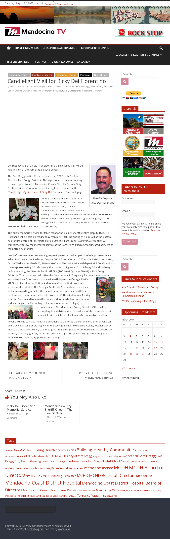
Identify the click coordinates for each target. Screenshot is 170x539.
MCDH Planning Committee (59, 476)
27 (143, 353)
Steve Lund (59, 495)
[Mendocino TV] (85, 7)
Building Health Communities (53, 450)
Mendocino (144, 476)
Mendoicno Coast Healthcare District (134, 490)
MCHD (82, 475)
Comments (68, 86)
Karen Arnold (59, 468)
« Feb (124, 368)
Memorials (85, 75)
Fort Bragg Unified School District (108, 461)
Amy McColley (22, 450)
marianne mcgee (98, 467)
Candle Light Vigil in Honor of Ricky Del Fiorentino (36, 192)
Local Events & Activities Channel (137, 54)
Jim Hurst (19, 468)
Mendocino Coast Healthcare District (50, 490)
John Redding (42, 468)
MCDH (121, 467)
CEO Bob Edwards (36, 456)
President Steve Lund (29, 495)
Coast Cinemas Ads (27, 47)
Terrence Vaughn (38, 86)
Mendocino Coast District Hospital (43, 482)
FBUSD (122, 456)
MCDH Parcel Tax (34, 476)
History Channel (18, 61)
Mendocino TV (105, 490)
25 (130, 353)
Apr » (132, 368)
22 (155, 348)
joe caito (28, 468)
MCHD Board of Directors (112, 475)
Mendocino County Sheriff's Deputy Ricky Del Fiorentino (57, 90)
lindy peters (76, 468)
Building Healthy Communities (106, 450)
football (132, 456)
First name (128, 198)
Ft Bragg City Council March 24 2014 (27, 375)
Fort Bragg (147, 455)
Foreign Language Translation (70, 61)
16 (161, 342)
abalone (9, 450)
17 (124, 348)
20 (143, 348)
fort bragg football (40, 461)
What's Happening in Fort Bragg (139, 301)
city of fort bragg (80, 456)
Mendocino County (87, 491)
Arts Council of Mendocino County (140, 287)
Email (126, 210)
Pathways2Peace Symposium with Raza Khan (69, 3)
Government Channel (95, 47)
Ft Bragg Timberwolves (139, 461)
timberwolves (110, 495)
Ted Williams (70, 496)
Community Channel (18, 75)
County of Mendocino (42, 75)
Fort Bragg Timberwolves (68, 461)
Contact (40, 61)
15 (155, 342)
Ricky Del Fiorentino (93, 90)
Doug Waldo (97, 456)
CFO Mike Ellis (58, 456)
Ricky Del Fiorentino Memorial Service (96, 375)
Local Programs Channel (58, 47)
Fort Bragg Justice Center (90, 86)
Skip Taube (47, 495)
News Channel (101, 75)
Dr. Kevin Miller (111, 456)
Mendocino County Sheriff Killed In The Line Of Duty (58, 409)
